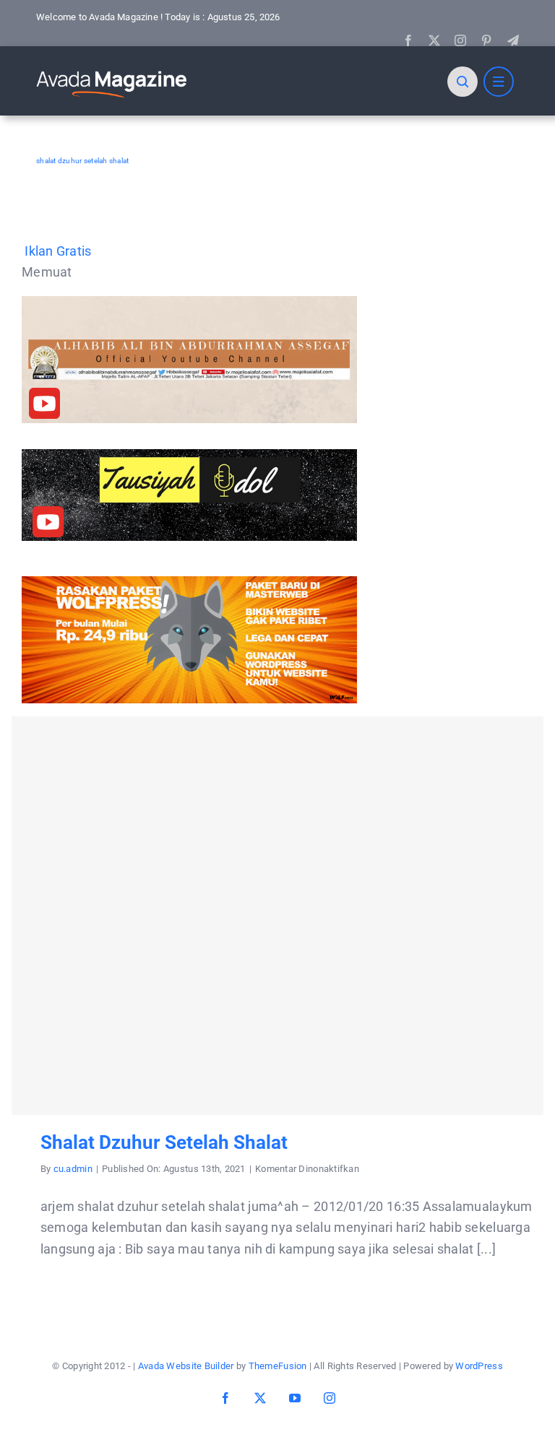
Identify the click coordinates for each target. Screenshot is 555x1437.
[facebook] (408, 40)
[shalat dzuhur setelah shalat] (277, 915)
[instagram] (460, 40)
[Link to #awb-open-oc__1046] (462, 81)
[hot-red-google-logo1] (112, 70)
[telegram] (513, 40)
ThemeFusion (278, 1365)
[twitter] (434, 40)
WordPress (478, 1365)
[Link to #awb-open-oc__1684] (498, 81)
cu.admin (72, 1168)
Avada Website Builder (186, 1365)
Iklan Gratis (58, 251)
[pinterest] (486, 40)
